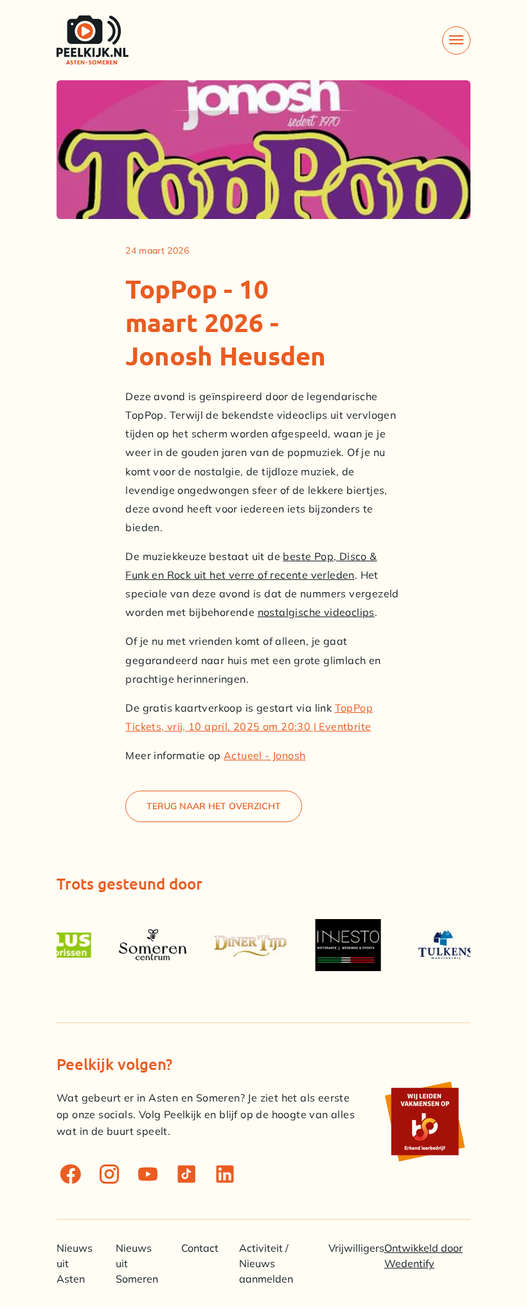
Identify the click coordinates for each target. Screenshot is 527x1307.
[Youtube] (148, 1174)
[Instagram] (109, 1174)
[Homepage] (93, 40)
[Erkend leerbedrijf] (424, 1121)
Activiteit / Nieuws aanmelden (266, 1263)
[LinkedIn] (225, 1174)
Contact (200, 1247)
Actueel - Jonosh (264, 755)
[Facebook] (71, 1174)
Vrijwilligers (356, 1247)
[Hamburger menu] (456, 40)
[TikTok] (186, 1174)
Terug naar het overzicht (214, 806)
